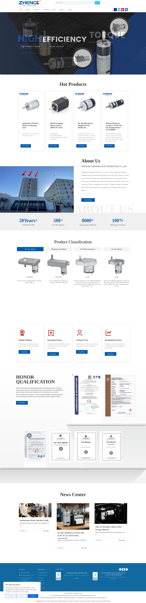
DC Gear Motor (30, 249)
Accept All (32, 596)
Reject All (22, 596)
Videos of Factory (43, 575)
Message (41, 577)
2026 (59, 578)
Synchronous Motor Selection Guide (76, 573)
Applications (42, 588)
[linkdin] (126, 9)
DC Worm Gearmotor (87, 249)
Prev (120, 569)
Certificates (41, 583)
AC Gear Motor (116, 249)
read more (88, 200)
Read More (22, 403)
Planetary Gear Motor (59, 249)
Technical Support (43, 572)
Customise (10, 596)
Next (126, 569)
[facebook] (115, 9)
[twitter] (119, 9)
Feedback (41, 580)
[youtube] (122, 9)
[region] (22, 591)
